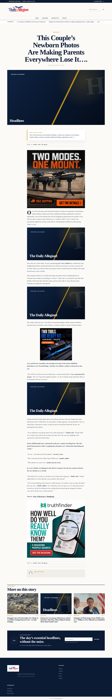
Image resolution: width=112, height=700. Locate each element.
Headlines (56, 32)
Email (39, 144)
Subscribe (96, 639)
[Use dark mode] (104, 1)
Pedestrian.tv (41, 496)
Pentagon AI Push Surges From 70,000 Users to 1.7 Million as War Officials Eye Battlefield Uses (89, 620)
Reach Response (58, 698)
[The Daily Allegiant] (18, 9)
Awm (34, 496)
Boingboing (50, 496)
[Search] (103, 9)
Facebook (35, 144)
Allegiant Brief (98, 1)
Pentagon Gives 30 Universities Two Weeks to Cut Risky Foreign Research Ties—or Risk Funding (55, 21)
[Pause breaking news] (103, 22)
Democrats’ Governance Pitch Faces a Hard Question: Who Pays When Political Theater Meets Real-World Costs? (55, 620)
